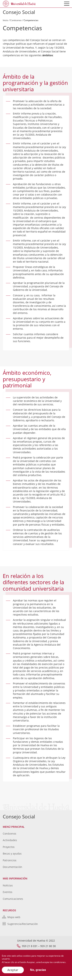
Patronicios (9, 860)
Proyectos (9, 847)
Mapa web (13, 917)
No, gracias (38, 969)
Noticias (8, 885)
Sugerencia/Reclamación (22, 924)
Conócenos (16, 20)
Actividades (10, 840)
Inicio (5, 20)
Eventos (7, 892)
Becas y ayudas (12, 853)
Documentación (12, 867)
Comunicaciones (13, 899)
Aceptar (12, 970)
